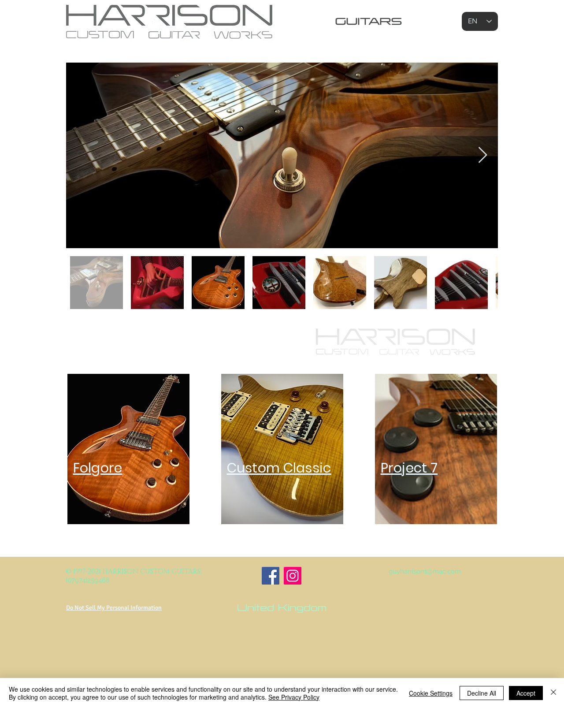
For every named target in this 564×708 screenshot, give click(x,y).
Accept (525, 693)
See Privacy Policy (293, 697)
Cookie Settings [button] (431, 693)
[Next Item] (483, 155)
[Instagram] (292, 576)
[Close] (553, 693)
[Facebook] (270, 576)
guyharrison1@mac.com (425, 571)
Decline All (481, 693)
